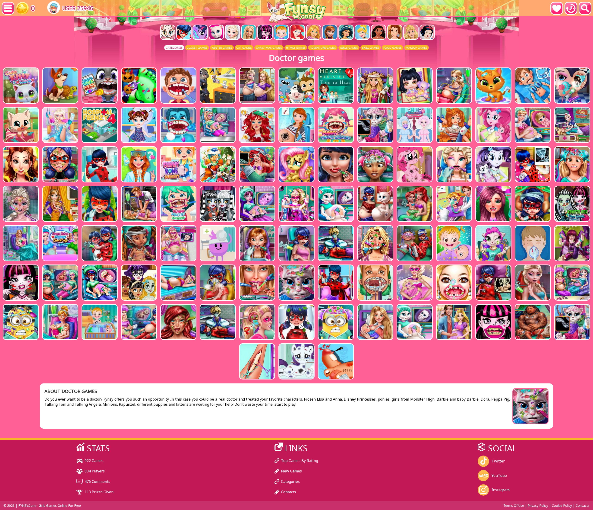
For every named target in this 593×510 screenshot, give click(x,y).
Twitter (498, 461)
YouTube (499, 475)
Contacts (288, 491)
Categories (290, 481)
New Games (291, 471)
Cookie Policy (562, 505)
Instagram (501, 489)
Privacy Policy (538, 505)
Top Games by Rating (299, 460)
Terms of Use (513, 505)
